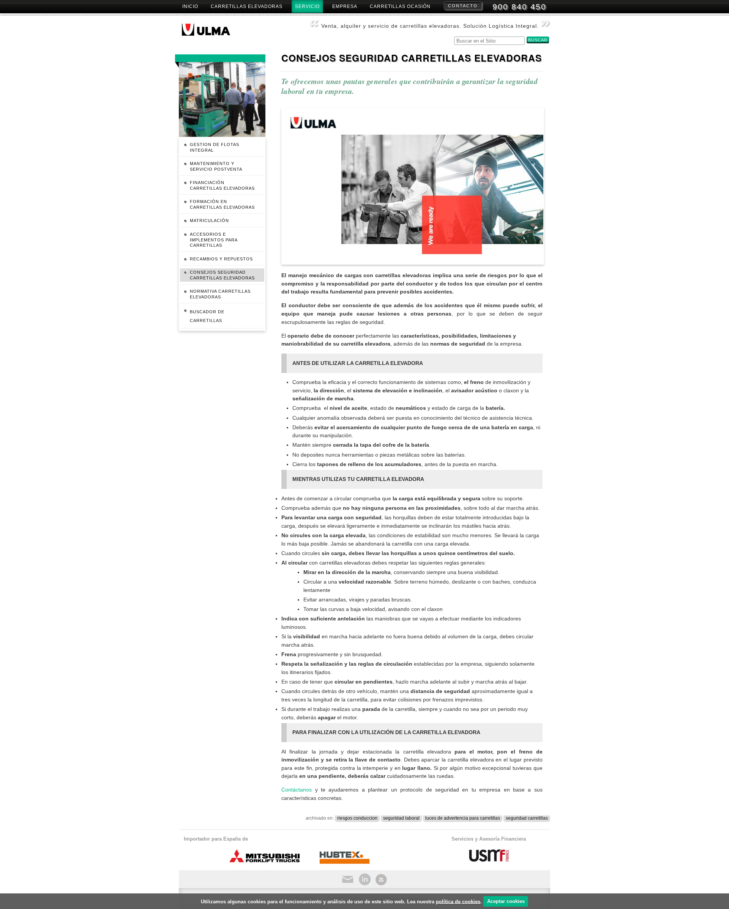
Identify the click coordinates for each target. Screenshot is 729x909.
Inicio (190, 6)
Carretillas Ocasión (400, 6)
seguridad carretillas (527, 818)
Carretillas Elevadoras (246, 6)
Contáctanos (296, 790)
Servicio (307, 6)
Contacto (463, 5)
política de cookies (458, 901)
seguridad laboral (401, 818)
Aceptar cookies (506, 901)
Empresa (344, 6)
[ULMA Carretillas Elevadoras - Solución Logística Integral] (212, 32)
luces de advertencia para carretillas (462, 818)
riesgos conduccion (357, 818)
